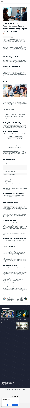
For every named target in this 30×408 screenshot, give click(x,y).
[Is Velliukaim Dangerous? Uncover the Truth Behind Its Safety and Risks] (7, 351)
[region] (10, 402)
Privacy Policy (9, 389)
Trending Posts (10, 33)
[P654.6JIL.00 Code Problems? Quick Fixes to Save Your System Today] (22, 313)
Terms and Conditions (15, 389)
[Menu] (28, 1)
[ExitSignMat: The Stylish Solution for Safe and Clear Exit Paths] (22, 326)
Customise (5, 404)
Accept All (15, 404)
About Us (20, 389)
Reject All (10, 404)
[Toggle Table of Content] (11, 37)
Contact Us (23, 389)
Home (5, 389)
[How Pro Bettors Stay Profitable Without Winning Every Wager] (7, 313)
